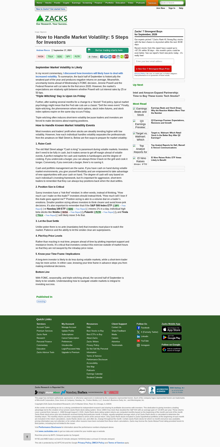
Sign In (172, 8)
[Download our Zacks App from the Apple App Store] (172, 332)
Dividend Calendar (94, 377)
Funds (57, 3)
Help (181, 8)
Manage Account (69, 327)
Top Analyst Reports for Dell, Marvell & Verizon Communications (168, 146)
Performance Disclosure (97, 359)
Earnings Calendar (95, 374)
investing (41, 301)
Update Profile (68, 331)
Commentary (42, 345)
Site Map (90, 367)
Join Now (160, 8)
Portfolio (110, 3)
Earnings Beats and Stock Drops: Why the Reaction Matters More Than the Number (168, 110)
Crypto (66, 3)
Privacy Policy (140, 73)
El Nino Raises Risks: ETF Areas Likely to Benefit (166, 158)
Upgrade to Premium (70, 352)
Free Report (81, 209)
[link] (52, 20)
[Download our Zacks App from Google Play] (172, 337)
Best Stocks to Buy (95, 331)
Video (130, 3)
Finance (98, 3)
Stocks (48, 3)
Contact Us (116, 327)
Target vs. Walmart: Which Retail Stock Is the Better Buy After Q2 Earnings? (166, 135)
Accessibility (92, 363)
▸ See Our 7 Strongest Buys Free (153, 69)
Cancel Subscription (70, 338)
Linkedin (144, 336)
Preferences (67, 341)
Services (153, 3)
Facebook (145, 328)
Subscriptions (67, 334)
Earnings (76, 3)
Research (41, 338)
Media (114, 334)
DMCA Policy (98, 443)
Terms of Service (94, 356)
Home (39, 3)
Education (120, 3)
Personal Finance (44, 341)
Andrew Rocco (43, 50)
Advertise (116, 341)
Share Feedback (119, 331)
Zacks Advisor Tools (45, 352)
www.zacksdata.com (48, 431)
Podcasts (140, 3)
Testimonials (117, 345)
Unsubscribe (67, 345)
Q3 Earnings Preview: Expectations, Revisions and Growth (167, 121)
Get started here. (51, 9)
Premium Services (45, 331)
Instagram (145, 345)
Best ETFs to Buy (94, 334)
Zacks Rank (42, 334)
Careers (115, 338)
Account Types (43, 327)
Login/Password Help (71, 349)
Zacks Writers (93, 341)
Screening (87, 3)
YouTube (145, 341)
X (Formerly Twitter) (149, 332)
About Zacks (92, 338)
